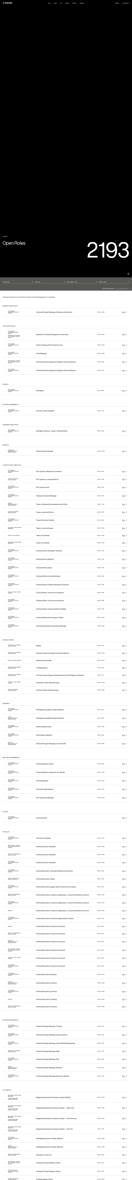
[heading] (18, 282)
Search (117, 3)
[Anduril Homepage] (8, 3)
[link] (49, 3)
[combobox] (18, 282)
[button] (128, 274)
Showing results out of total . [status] (29, 297)
